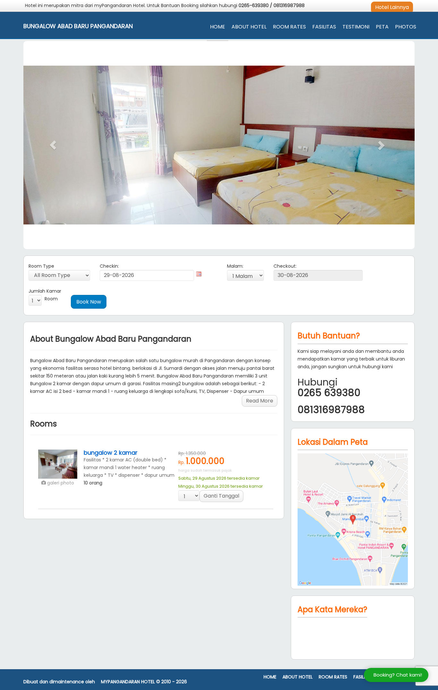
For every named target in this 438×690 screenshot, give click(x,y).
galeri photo (60, 483)
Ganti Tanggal (221, 495)
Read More (259, 400)
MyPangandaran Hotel (128, 682)
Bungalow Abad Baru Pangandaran (78, 26)
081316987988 (289, 5)
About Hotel (249, 26)
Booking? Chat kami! (398, 674)
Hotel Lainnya (392, 7)
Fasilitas (324, 26)
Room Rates (289, 26)
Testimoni (355, 26)
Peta (382, 26)
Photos (405, 26)
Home (217, 26)
